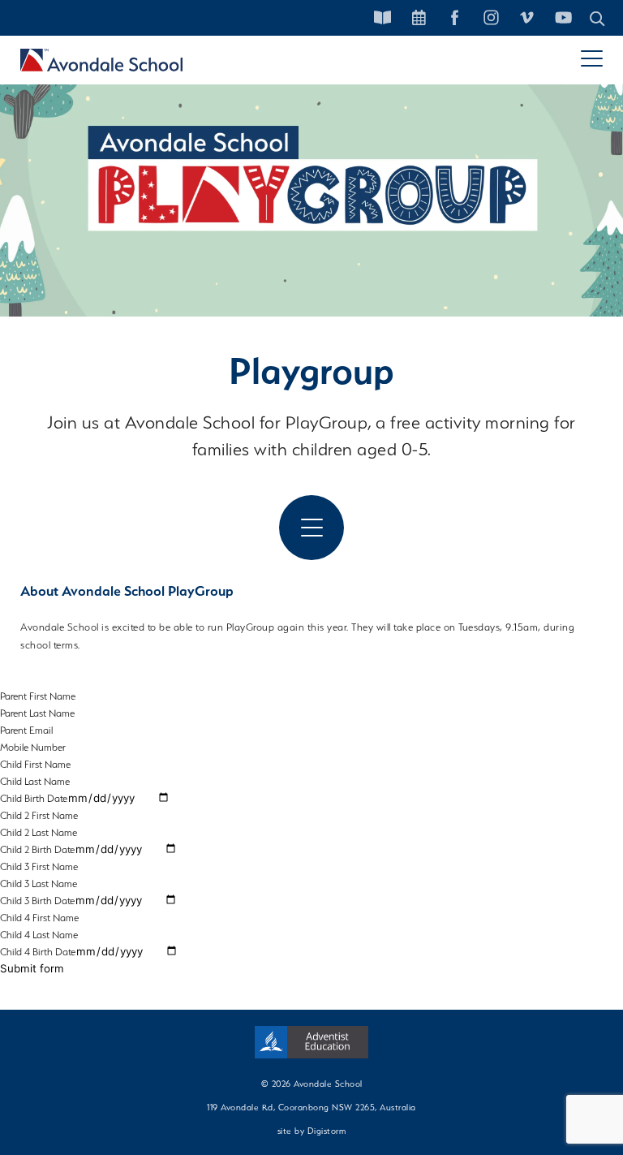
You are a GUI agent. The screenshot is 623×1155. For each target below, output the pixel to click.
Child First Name (35, 764)
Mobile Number (33, 747)
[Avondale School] (311, 1042)
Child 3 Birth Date (37, 900)
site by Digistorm (311, 1130)
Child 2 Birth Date (37, 849)
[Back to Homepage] (101, 60)
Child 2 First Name (39, 815)
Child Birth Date (33, 798)
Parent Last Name (37, 713)
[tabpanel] (311, 183)
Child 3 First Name (39, 866)
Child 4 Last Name (39, 935)
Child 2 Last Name (38, 832)
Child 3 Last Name (38, 883)
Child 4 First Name (39, 918)
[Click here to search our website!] (598, 18)
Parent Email (26, 730)
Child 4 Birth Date (37, 952)
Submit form (32, 968)
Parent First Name (37, 696)
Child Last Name (35, 781)
